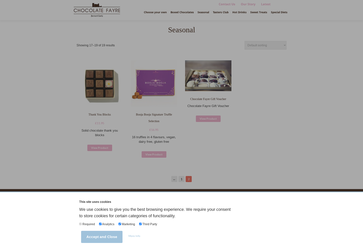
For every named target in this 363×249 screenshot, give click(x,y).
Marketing (128, 224)
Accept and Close (101, 237)
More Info (134, 235)
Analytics (108, 224)
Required (88, 224)
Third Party (149, 224)
